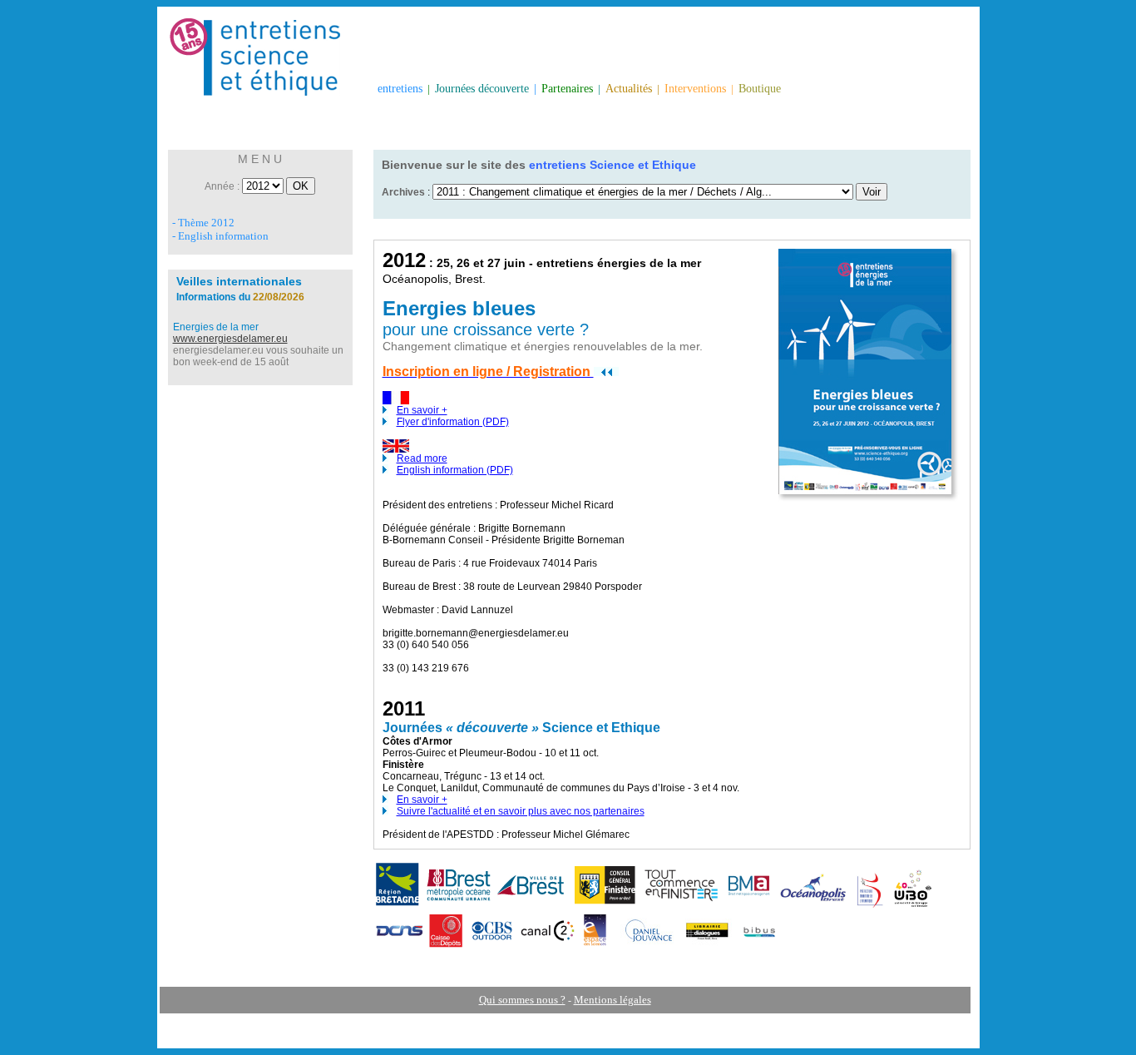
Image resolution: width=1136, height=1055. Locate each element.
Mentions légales (612, 999)
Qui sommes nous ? (522, 999)
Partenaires (567, 88)
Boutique (759, 88)
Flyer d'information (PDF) (453, 422)
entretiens (400, 88)
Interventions (695, 88)
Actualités (628, 88)
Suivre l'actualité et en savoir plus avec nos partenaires (521, 811)
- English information (220, 236)
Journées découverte (482, 88)
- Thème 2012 (203, 222)
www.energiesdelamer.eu (230, 338)
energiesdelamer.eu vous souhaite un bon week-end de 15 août (258, 356)
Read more (422, 458)
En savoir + (422, 410)
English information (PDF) (455, 470)
